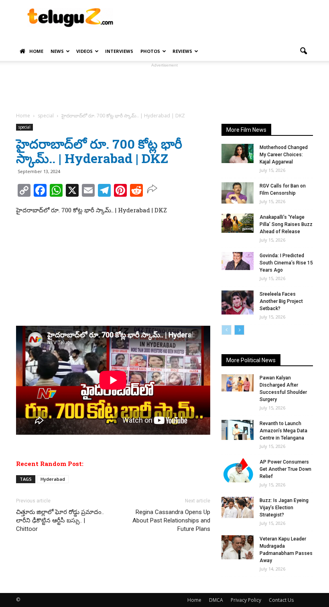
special (24, 127)
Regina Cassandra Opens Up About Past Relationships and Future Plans (171, 520)
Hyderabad (53, 479)
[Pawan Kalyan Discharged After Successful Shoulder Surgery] (237, 382)
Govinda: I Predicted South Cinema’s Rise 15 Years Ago (286, 263)
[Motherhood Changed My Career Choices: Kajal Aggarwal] (237, 153)
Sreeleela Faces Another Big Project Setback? (281, 301)
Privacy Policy (246, 600)
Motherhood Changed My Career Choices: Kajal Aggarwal (284, 155)
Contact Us (281, 600)
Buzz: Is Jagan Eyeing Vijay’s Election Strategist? (284, 508)
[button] (303, 51)
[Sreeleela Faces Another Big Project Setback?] (237, 302)
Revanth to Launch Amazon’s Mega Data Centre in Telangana (283, 431)
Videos (84, 51)
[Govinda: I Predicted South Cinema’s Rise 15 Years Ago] (237, 261)
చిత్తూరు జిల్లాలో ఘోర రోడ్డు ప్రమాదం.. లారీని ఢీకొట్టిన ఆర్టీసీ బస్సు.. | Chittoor (60, 520)
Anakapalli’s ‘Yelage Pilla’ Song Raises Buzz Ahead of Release (286, 224)
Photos (150, 51)
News (57, 51)
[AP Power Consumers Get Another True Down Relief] (237, 470)
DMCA (216, 600)
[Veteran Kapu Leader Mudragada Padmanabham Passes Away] (237, 547)
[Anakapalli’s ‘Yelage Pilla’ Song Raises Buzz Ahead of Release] (237, 223)
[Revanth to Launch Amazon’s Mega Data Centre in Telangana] (237, 430)
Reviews (182, 51)
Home (36, 51)
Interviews (119, 51)
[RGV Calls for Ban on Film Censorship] (237, 193)
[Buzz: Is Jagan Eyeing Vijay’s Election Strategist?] (237, 507)
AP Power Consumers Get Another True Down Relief (285, 469)
